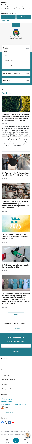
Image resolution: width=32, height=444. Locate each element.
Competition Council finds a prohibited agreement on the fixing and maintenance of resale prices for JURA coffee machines (16, 205)
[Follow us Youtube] (13, 422)
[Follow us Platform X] (6, 422)
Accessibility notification (8, 379)
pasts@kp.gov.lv (7, 401)
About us (4, 364)
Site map (4, 384)
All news (16, 314)
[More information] (9, 407)
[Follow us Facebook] (2, 422)
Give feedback (16, 328)
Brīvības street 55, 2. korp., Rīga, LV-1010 (14, 404)
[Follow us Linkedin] (9, 422)
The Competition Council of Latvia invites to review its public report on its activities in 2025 (16, 236)
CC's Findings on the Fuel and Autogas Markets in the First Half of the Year (15, 174)
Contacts (6, 80)
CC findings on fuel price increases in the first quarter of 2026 (15, 266)
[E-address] (4, 407)
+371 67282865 (7, 399)
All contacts (9, 412)
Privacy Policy (5, 375)
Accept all (23, 17)
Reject (8, 17)
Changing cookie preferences (10, 389)
